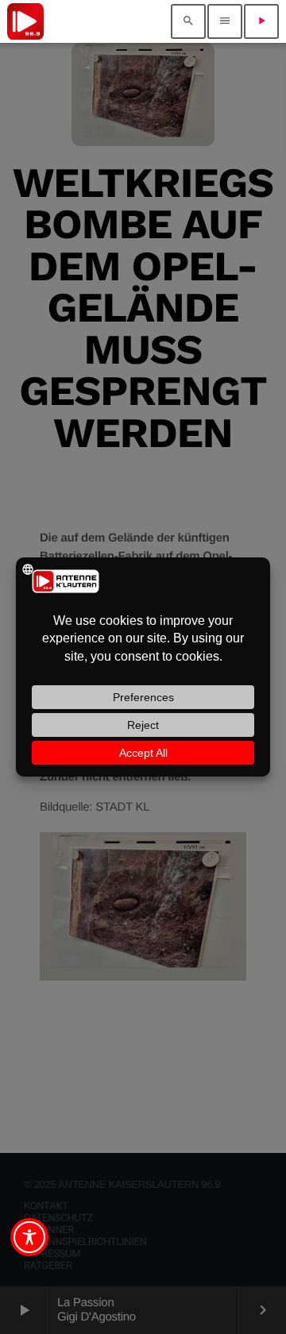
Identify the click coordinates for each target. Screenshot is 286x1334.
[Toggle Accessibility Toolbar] (29, 1237)
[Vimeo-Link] (25, 21)
